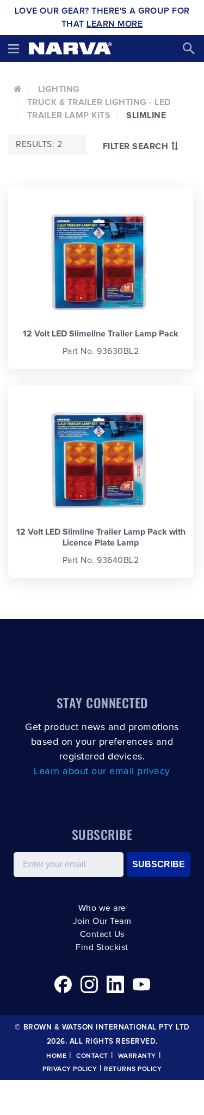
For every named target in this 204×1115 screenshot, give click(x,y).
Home (56, 1056)
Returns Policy (133, 1069)
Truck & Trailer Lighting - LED (99, 102)
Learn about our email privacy (102, 771)
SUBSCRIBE (158, 864)
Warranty (137, 1056)
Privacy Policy (69, 1069)
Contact (92, 1056)
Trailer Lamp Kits (69, 115)
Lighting (59, 89)
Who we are (102, 908)
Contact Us (102, 934)
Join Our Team (102, 921)
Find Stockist (102, 947)
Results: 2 (39, 144)
